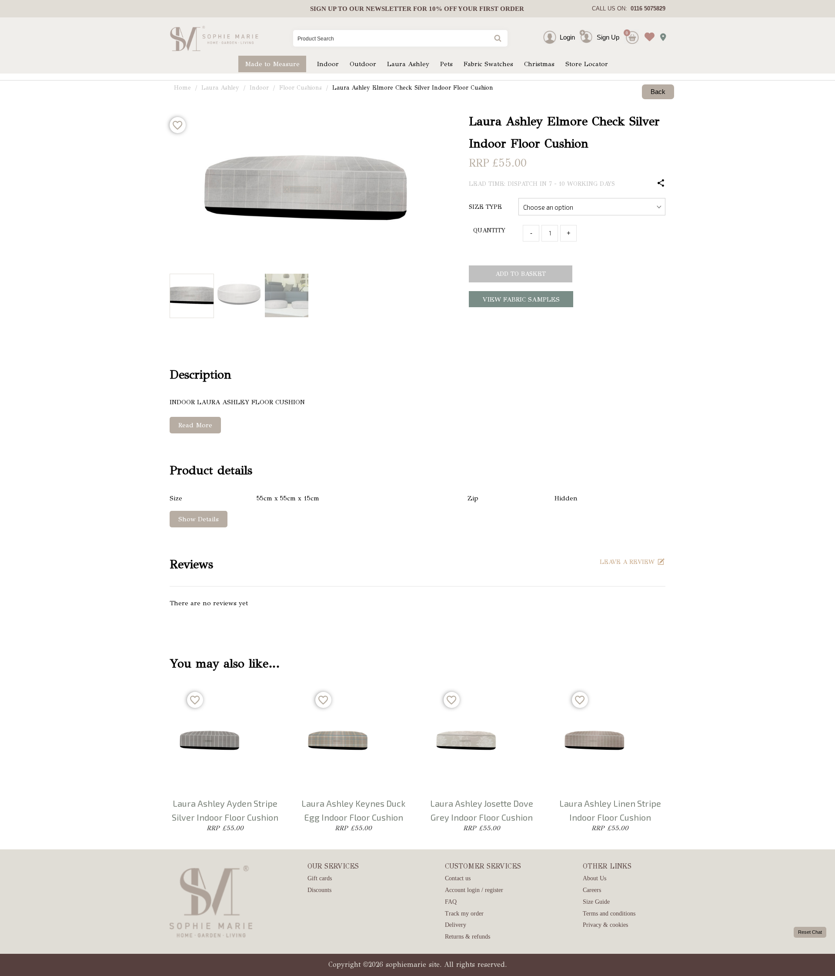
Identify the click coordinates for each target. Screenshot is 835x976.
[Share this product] (661, 183)
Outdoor (363, 64)
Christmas (539, 64)
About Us (594, 878)
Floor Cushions (300, 87)
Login (567, 37)
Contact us (458, 878)
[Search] (497, 39)
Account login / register (474, 890)
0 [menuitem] (627, 33)
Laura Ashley (408, 64)
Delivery (455, 925)
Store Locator (586, 64)
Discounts (319, 890)
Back (658, 91)
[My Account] (557, 37)
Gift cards (319, 878)
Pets (446, 64)
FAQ (451, 902)
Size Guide (596, 902)
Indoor (328, 64)
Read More (195, 425)
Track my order (464, 913)
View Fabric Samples (521, 299)
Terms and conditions (609, 913)
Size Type (485, 207)
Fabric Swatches (488, 64)
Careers (592, 890)
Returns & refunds (467, 936)
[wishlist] (647, 30)
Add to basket (520, 274)
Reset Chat (810, 932)
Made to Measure (272, 64)
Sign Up (608, 37)
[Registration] (588, 37)
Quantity (489, 230)
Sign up (323, 8)
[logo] (214, 38)
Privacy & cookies (605, 925)
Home (182, 87)
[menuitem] (417, 9)
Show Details (198, 519)
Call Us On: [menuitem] (628, 8)
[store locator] (660, 34)
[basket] (631, 30)
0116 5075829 (646, 8)
